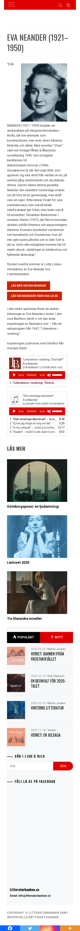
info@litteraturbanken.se (34, 895)
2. (33, 423)
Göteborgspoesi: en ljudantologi (33, 506)
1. (33, 382)
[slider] (57, 374)
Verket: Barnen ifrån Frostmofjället (47, 656)
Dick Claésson (56, 676)
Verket (52, 730)
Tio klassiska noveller (24, 618)
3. (33, 427)
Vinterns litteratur (47, 708)
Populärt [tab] (25, 637)
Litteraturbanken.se (24, 889)
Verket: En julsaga (46, 735)
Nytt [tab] (58, 637)
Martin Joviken (57, 649)
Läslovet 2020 (18, 562)
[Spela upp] (14, 375)
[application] (37, 375)
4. (33, 431)
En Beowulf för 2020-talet (48, 683)
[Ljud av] (49, 375)
